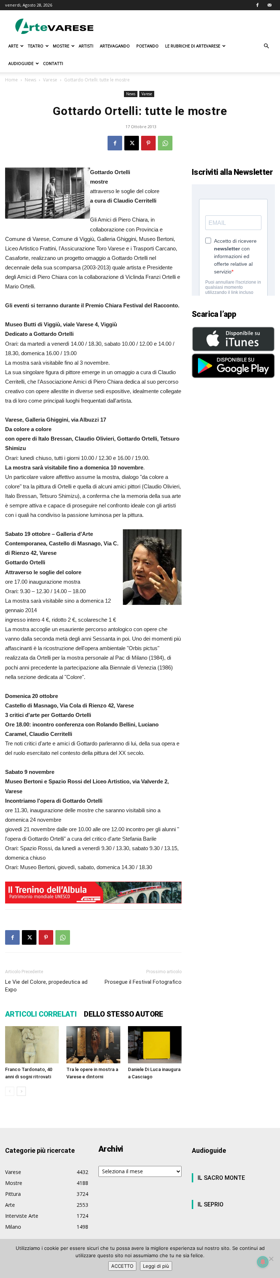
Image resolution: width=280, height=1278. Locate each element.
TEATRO (35, 46)
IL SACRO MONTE (221, 1177)
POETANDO (147, 46)
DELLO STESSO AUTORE (123, 1014)
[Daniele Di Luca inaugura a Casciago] (155, 1044)
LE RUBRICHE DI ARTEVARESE (192, 46)
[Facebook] (257, 5)
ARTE (13, 46)
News (30, 80)
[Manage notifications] (263, 1262)
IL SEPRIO (210, 1204)
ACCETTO (122, 1266)
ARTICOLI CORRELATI (41, 1014)
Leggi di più (156, 1266)
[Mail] (269, 5)
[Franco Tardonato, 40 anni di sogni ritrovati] (32, 1044)
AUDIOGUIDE (21, 63)
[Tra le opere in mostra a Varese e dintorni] (93, 1044)
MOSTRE (61, 46)
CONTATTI (53, 63)
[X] (131, 143)
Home (11, 80)
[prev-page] (9, 1091)
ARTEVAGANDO (115, 46)
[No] (271, 1258)
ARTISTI (86, 46)
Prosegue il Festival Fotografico (143, 982)
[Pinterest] (148, 143)
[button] (266, 46)
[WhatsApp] (165, 143)
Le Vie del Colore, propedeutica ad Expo (46, 986)
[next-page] (21, 1091)
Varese (50, 80)
